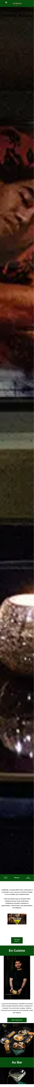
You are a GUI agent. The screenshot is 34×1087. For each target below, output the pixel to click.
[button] (6, 2)
